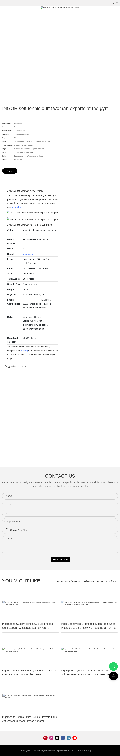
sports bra (16, 207)
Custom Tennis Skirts (106, 581)
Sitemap (97, 750)
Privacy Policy (84, 750)
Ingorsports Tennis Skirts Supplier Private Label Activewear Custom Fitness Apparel (30, 719)
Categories (89, 581)
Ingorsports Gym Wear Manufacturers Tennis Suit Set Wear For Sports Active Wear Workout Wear (88, 673)
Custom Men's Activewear (69, 581)
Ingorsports (28, 254)
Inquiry (9, 171)
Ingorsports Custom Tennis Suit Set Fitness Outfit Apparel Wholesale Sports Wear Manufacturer (27, 626)
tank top (24, 350)
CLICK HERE (29, 338)
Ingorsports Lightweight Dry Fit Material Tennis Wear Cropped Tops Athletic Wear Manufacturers (29, 673)
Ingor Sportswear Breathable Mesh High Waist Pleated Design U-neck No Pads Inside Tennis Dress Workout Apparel (88, 626)
